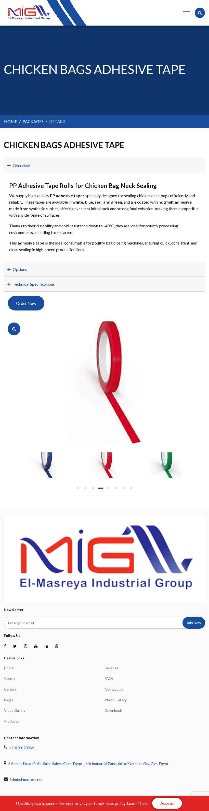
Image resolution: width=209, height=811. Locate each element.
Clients (10, 678)
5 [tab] (108, 489)
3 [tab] (93, 489)
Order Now (26, 303)
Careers (10, 689)
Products (11, 721)
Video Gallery (14, 710)
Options (20, 269)
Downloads (114, 710)
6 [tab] (116, 489)
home (10, 121)
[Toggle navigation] (185, 13)
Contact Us (114, 689)
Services (111, 668)
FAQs (109, 678)
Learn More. (137, 803)
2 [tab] (85, 489)
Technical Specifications (34, 284)
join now (194, 622)
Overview (21, 165)
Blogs (8, 700)
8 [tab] (131, 489)
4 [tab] (100, 489)
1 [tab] (77, 489)
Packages (33, 121)
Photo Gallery (116, 700)
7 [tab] (123, 489)
